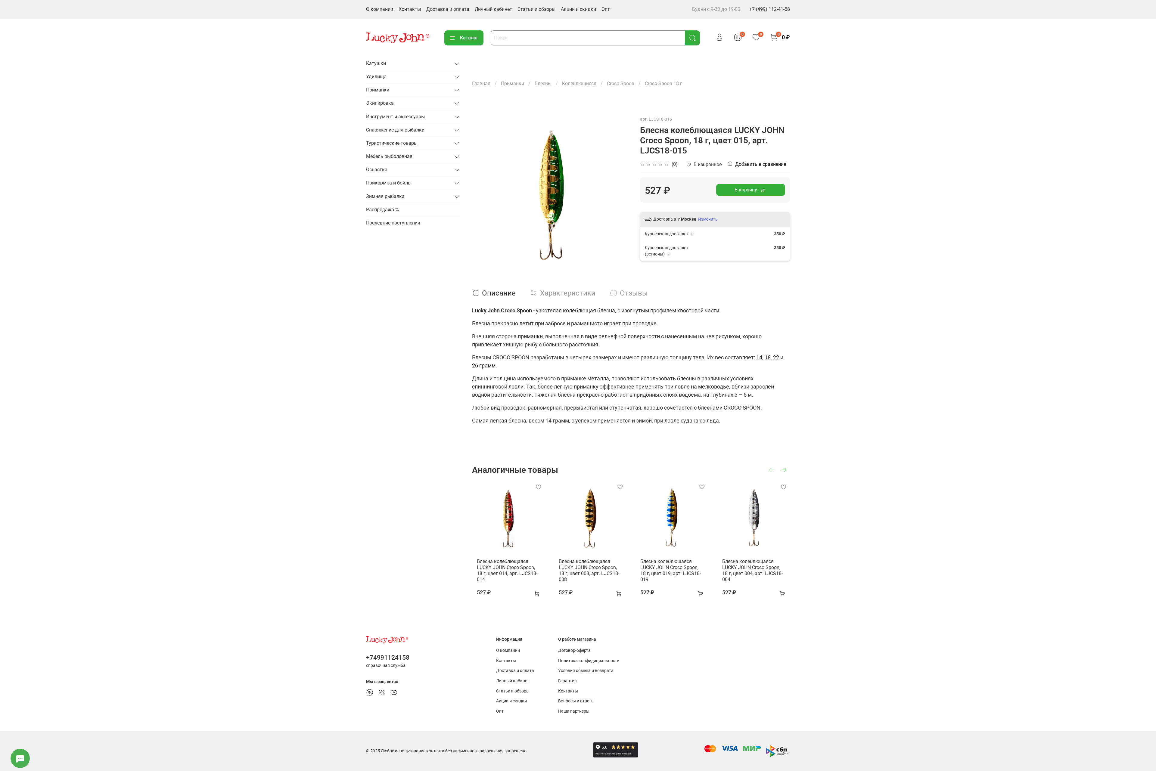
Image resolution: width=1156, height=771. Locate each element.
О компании (379, 9)
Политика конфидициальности (589, 660)
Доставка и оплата (447, 9)
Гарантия (567, 680)
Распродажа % (382, 209)
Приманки (512, 83)
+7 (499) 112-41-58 (769, 9)
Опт (605, 9)
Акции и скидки (578, 9)
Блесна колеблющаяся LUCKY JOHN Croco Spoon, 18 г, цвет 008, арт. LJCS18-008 (589, 570)
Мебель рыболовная (389, 156)
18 (768, 357)
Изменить (708, 219)
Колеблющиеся (579, 83)
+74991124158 (387, 657)
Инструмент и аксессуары (395, 116)
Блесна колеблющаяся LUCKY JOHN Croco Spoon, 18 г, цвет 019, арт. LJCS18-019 (670, 570)
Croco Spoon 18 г (663, 83)
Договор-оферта (574, 650)
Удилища (376, 76)
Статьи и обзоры (536, 9)
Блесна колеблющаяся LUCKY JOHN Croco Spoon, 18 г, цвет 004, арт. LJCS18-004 (752, 570)
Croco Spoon (620, 83)
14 (759, 357)
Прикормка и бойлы (389, 183)
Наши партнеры (573, 711)
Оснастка (376, 169)
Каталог (469, 38)
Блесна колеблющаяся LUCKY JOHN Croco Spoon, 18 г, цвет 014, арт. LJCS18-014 (507, 570)
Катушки (376, 63)
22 (776, 357)
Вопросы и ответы (576, 701)
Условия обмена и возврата (586, 670)
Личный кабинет (493, 9)
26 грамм (484, 365)
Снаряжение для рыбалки (395, 130)
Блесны (543, 83)
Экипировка (380, 103)
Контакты (410, 9)
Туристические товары (392, 143)
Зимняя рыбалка (385, 196)
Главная (481, 83)
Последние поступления (393, 223)
